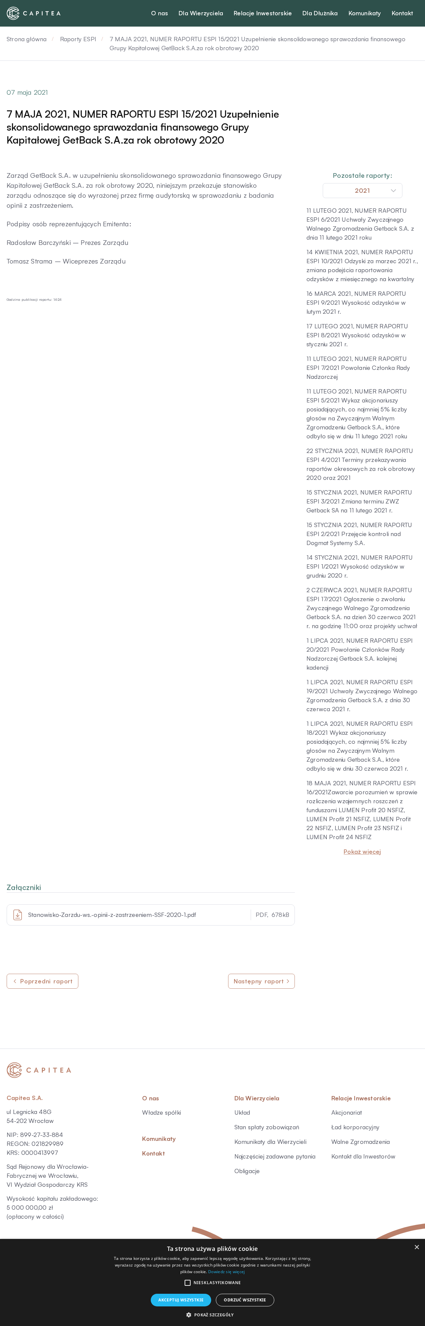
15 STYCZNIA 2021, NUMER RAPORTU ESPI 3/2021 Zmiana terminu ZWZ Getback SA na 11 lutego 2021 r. (359, 501)
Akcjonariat (346, 1112)
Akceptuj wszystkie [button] (181, 1300)
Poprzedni (46, 981)
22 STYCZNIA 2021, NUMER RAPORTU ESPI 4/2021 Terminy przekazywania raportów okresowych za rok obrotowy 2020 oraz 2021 (360, 464)
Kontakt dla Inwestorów (363, 1156)
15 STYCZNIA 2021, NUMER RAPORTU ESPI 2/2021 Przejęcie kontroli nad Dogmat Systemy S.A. (359, 533)
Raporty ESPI (78, 39)
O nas (150, 1098)
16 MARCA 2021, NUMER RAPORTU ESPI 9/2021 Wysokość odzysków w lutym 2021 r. (356, 302)
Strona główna (27, 39)
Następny (259, 981)
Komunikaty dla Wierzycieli (270, 1141)
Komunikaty (159, 1138)
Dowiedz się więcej (226, 1271)
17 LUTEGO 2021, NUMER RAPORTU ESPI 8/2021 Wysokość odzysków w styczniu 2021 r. (357, 335)
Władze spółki (161, 1112)
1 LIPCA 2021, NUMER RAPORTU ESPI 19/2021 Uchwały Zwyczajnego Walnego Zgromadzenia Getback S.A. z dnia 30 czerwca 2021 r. (361, 695)
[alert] (212, 1282)
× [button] (416, 1247)
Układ (242, 1112)
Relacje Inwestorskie (361, 1098)
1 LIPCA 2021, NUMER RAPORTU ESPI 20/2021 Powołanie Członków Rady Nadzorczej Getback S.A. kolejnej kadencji (359, 654)
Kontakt (153, 1153)
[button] (187, 1282)
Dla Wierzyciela (257, 1098)
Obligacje (247, 1170)
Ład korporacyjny (355, 1127)
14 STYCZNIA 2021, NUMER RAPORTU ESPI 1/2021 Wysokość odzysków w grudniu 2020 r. (359, 566)
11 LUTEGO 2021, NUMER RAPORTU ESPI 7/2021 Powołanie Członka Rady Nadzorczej (358, 367)
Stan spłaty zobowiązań (266, 1127)
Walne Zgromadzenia (360, 1141)
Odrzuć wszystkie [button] (245, 1300)
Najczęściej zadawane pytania (275, 1156)
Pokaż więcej (362, 851)
